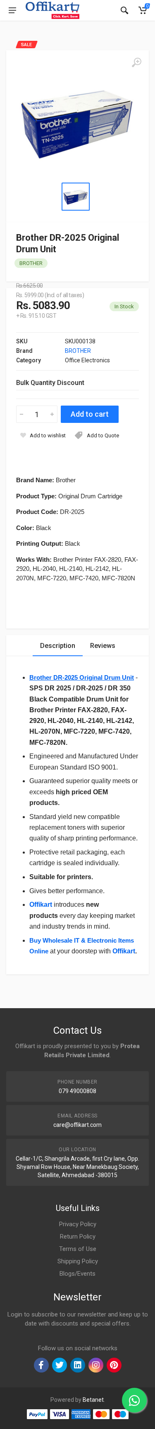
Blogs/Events (77, 1273)
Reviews (102, 646)
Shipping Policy (77, 1261)
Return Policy (77, 1236)
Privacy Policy (77, 1224)
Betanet (93, 1399)
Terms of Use (77, 1249)
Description (57, 646)
